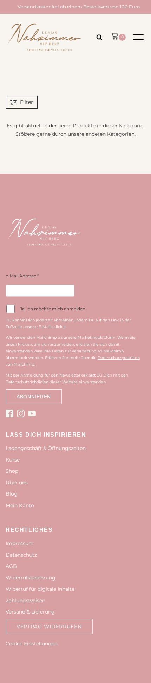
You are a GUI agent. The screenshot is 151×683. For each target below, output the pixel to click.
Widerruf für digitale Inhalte (40, 589)
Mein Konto (20, 505)
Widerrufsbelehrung (30, 578)
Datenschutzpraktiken (119, 357)
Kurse (13, 460)
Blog (12, 494)
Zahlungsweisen (25, 600)
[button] (118, 37)
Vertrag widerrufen (49, 626)
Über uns (17, 482)
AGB (11, 566)
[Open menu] (138, 37)
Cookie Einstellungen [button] (32, 644)
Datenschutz (21, 555)
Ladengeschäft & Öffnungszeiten (46, 448)
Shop (12, 471)
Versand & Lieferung (30, 612)
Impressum (20, 543)
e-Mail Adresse (22, 275)
